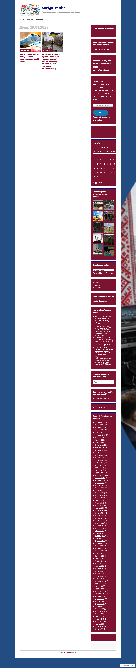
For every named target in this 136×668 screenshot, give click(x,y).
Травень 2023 (99, 521)
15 (114, 164)
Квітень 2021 (99, 579)
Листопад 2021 (100, 563)
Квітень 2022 (99, 553)
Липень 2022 (99, 546)
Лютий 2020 (99, 614)
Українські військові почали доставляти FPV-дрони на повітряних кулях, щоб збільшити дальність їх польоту (103, 329)
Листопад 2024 (100, 475)
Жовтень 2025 (99, 448)
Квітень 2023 (99, 523)
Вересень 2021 (100, 569)
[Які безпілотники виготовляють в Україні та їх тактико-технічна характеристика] (109, 228)
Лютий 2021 (99, 584)
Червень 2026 (99, 427)
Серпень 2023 (99, 513)
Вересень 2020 (100, 596)
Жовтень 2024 (100, 478)
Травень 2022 (99, 551)
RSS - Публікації (100, 407)
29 (114, 172)
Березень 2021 (100, 581)
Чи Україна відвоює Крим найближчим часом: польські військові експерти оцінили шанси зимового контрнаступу (51, 61)
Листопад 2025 (100, 445)
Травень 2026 (99, 430)
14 (110, 164)
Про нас (30, 19)
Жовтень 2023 (99, 508)
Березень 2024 (100, 495)
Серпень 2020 (99, 599)
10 (98, 164)
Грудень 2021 (99, 561)
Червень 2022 (99, 548)
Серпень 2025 (99, 453)
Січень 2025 (99, 470)
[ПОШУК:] (103, 382)
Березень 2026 (100, 435)
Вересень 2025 (100, 450)
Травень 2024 (99, 490)
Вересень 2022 (100, 541)
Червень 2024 (99, 488)
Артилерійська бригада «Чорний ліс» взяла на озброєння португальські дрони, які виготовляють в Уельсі (104, 341)
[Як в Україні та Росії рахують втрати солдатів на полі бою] (109, 216)
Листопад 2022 (100, 536)
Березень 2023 (100, 526)
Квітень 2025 (99, 463)
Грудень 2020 (99, 589)
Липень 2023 (99, 516)
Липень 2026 (99, 425)
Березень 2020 (100, 611)
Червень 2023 (99, 518)
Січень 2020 (99, 616)
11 (100, 164)
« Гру (95, 183)
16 (94, 168)
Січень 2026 (99, 440)
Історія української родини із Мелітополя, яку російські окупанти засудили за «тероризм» (104, 350)
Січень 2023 (99, 531)
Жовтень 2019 (99, 624)
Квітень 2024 (99, 493)
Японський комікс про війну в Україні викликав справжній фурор (30, 58)
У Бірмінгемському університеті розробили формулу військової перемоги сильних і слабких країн (103, 360)
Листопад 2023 (100, 505)
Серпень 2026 (99, 422)
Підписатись (100, 113)
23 (94, 172)
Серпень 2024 (99, 483)
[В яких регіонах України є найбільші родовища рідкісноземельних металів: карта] (98, 227)
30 (94, 177)
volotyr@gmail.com (100, 301)
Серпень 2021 (99, 571)
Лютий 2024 (99, 498)
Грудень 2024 (99, 473)
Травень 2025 (99, 460)
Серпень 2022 (99, 543)
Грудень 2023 (99, 503)
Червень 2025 (99, 458)
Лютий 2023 (99, 528)
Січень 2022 (99, 558)
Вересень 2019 (100, 626)
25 (101, 172)
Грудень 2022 (99, 533)
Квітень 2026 (99, 432)
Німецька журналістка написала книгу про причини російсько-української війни (103, 319)
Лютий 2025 (99, 468)
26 (104, 172)
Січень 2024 (99, 500)
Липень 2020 (99, 601)
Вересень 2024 (100, 480)
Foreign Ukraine (53, 8)
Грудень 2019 (99, 619)
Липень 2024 (99, 485)
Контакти (39, 19)
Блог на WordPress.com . (68, 653)
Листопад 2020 (100, 591)
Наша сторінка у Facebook (103, 28)
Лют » (101, 183)
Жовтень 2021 (99, 566)
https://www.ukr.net (101, 49)
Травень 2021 (99, 576)
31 (97, 177)
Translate (110, 273)
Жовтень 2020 (100, 594)
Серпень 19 (99, 629)
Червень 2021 (99, 574)
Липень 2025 (99, 455)
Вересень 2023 (100, 510)
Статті (22, 19)
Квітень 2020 (99, 609)
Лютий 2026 (99, 437)
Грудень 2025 (99, 442)
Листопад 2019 (100, 621)
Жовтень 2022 (99, 538)
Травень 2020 (99, 606)
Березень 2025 (100, 465)
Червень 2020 (99, 604)
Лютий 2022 (99, 556)
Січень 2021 (99, 586)
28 (111, 172)
